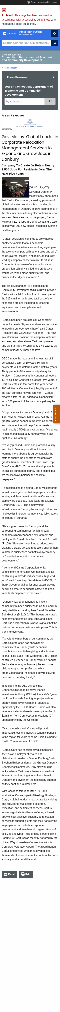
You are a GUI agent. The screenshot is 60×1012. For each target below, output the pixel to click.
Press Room (11, 68)
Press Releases (17, 77)
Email (11, 874)
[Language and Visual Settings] (54, 33)
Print (28, 874)
